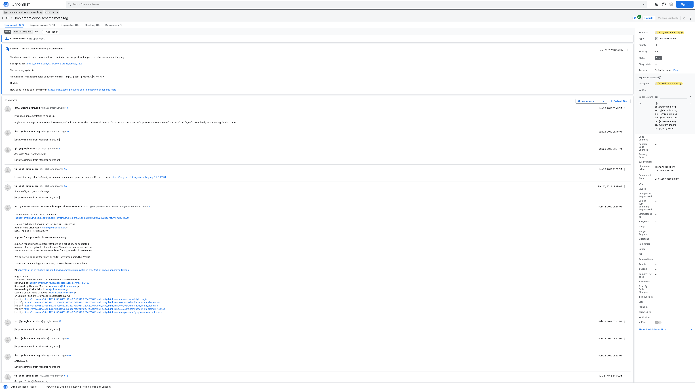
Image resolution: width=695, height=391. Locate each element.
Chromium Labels (644, 168)
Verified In (644, 317)
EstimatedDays (645, 215)
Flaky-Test (644, 221)
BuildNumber (645, 162)
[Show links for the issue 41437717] (57, 12)
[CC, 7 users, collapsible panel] (673, 103)
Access (643, 70)
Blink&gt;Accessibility (667, 178)
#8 (59, 321)
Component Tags (645, 176)
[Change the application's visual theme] (656, 4)
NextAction (644, 244)
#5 (65, 169)
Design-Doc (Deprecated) (646, 195)
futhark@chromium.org (53, 227)
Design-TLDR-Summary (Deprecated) (646, 205)
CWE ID (642, 189)
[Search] (69, 4)
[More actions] (691, 18)
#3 (67, 131)
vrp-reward (644, 281)
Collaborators (646, 97)
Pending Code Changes (643, 147)
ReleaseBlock (646, 259)
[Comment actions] (625, 108)
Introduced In (646, 297)
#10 (68, 355)
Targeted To (645, 312)
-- (656, 64)
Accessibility (35, 12)
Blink (23, 12)
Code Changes (643, 138)
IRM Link (643, 269)
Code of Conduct (101, 386)
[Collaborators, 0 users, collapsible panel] (673, 96)
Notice (642, 249)
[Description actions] (628, 50)
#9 (67, 338)
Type (641, 38)
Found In (643, 307)
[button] (665, 38)
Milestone (644, 239)
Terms (85, 386)
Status (642, 58)
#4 (60, 148)
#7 (149, 206)
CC (640, 103)
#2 (67, 107)
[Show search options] (643, 4)
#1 (65, 48)
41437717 (50, 12)
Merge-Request (643, 233)
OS (640, 254)
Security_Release (645, 275)
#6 (65, 186)
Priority (642, 45)
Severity (643, 51)
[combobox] (357, 4)
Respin (642, 264)
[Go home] (3, 18)
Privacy (75, 386)
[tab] (14, 25)
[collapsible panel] (673, 175)
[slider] (636, 205)
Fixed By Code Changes (643, 289)
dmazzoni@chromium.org (64, 286)
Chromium (12, 12)
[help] (663, 4)
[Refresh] (7, 18)
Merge (642, 226)
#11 (65, 375)
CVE (641, 184)
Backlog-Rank (643, 155)
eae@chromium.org (56, 289)
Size (641, 302)
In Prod (642, 322)
